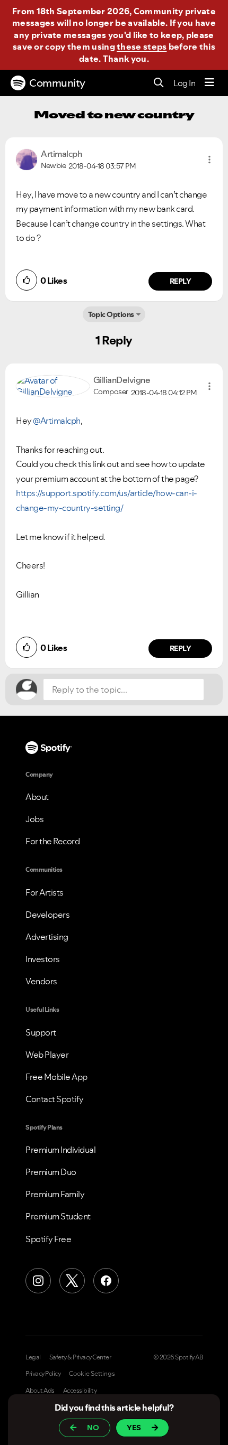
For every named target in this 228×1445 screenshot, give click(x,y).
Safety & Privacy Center (80, 1357)
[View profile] (26, 158)
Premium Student (58, 1216)
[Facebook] (106, 1280)
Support (40, 1032)
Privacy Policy (42, 1373)
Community (57, 83)
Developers (47, 914)
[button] (209, 159)
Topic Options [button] (111, 314)
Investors (42, 959)
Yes (134, 1427)
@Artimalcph (57, 420)
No (93, 1427)
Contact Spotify (54, 1099)
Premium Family (54, 1194)
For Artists (44, 892)
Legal (33, 1357)
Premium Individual (60, 1149)
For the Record (52, 841)
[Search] (159, 83)
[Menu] (209, 83)
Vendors (41, 981)
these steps (141, 46)
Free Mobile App (56, 1077)
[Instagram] (38, 1280)
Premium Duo (50, 1172)
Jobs (34, 819)
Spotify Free (48, 1239)
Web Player (46, 1054)
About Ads (40, 1390)
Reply (180, 281)
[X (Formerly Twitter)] (72, 1280)
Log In (184, 83)
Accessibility (80, 1390)
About (37, 797)
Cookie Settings (92, 1373)
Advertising (46, 937)
